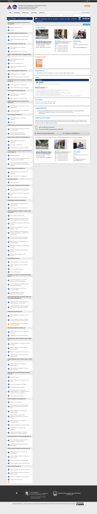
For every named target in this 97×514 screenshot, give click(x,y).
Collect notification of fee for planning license (19, 265)
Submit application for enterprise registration (17, 141)
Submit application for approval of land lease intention (19, 204)
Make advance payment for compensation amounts (20, 246)
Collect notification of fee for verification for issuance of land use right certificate (19, 319)
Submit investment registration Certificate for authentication (19, 129)
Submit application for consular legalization (17, 59)
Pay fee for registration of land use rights (19, 352)
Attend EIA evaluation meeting (17, 387)
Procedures (17, 12)
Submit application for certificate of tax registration (19, 172)
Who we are (34, 12)
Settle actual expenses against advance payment (19, 250)
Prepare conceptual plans (16, 402)
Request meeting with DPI (16, 27)
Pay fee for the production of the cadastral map (20, 193)
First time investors (12, 15)
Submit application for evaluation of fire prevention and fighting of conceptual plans (19, 406)
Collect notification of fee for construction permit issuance (19, 473)
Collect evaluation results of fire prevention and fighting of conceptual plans (19, 416)
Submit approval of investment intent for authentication (19, 106)
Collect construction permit (16, 479)
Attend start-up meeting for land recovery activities (20, 223)
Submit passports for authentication (18, 84)
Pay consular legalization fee (16, 63)
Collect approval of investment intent (18, 98)
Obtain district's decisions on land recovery (18, 254)
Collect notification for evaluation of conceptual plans (18, 421)
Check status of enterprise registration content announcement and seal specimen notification (20, 164)
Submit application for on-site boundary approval (19, 332)
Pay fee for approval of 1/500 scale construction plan (18, 288)
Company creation (22, 15)
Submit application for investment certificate (18, 118)
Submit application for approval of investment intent (18, 94)
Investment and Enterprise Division (50, 503)
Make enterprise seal (15, 155)
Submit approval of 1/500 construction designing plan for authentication (19, 302)
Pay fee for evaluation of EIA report (18, 384)
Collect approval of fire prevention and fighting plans (19, 444)
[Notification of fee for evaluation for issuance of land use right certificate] (37, 73)
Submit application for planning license (19, 262)
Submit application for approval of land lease (19, 315)
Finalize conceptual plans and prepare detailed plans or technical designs (18, 432)
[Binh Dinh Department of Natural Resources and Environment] (42, 34)
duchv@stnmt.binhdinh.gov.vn (80, 159)
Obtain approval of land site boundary (19, 335)
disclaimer (87, 6)
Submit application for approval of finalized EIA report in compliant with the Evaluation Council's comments (19, 391)
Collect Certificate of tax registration (18, 176)
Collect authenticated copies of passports (19, 87)
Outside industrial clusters (68, 15)
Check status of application (16, 145)
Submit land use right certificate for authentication (18, 364)
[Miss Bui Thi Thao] (79, 34)
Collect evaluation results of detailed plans (20, 463)
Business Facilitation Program (62, 503)
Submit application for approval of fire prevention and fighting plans (19, 440)
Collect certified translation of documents (19, 77)
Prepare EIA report (14, 377)
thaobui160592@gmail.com (81, 47)
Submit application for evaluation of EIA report (19, 380)
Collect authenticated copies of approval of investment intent (19, 110)
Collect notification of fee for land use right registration (18, 348)
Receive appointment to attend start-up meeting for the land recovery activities (19, 219)
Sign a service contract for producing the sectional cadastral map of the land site (19, 189)
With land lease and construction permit (38, 15)
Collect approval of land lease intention (19, 208)
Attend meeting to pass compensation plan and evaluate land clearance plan (19, 237)
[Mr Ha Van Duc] (79, 144)
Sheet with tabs (86, 24)
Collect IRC (12, 122)
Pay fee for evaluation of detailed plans (19, 460)
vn (81, 12)
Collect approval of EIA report (17, 395)
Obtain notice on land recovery (17, 215)
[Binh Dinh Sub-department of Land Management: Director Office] (61, 144)
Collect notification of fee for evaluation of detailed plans (19, 456)
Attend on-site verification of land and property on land (19, 227)
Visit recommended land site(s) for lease (19, 36)
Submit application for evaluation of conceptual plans (18, 411)
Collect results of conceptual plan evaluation (17, 428)
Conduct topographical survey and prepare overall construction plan (18, 280)
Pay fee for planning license (16, 269)
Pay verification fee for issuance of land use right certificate (19, 324)
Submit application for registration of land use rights (19, 343)
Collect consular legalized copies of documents (18, 67)
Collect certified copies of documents (18, 51)
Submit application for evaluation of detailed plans (18, 452)
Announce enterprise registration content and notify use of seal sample (19, 159)
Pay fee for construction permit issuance (19, 476)
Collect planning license (15, 272)
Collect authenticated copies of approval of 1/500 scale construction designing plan (19, 307)
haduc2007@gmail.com (78, 160)
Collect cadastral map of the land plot (18, 197)
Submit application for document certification (17, 47)
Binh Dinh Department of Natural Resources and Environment (44, 42)
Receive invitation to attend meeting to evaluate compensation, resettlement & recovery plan (19, 233)
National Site (25, 12)
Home (10, 12)
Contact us (42, 12)
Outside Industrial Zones (54, 15)
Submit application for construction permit (20, 469)
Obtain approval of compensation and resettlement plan (19, 242)
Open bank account (14, 182)
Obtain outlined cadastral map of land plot (19, 40)
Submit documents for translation (18, 74)
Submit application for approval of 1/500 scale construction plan (19, 284)
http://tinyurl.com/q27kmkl (45, 47)
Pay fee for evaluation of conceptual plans (19, 425)
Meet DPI (12, 30)
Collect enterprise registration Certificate (19, 147)
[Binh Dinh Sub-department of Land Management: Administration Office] (61, 34)
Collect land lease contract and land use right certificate (19, 355)
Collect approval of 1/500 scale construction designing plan (17, 293)
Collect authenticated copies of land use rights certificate (19, 368)
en (79, 12)
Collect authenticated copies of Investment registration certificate (18, 133)
